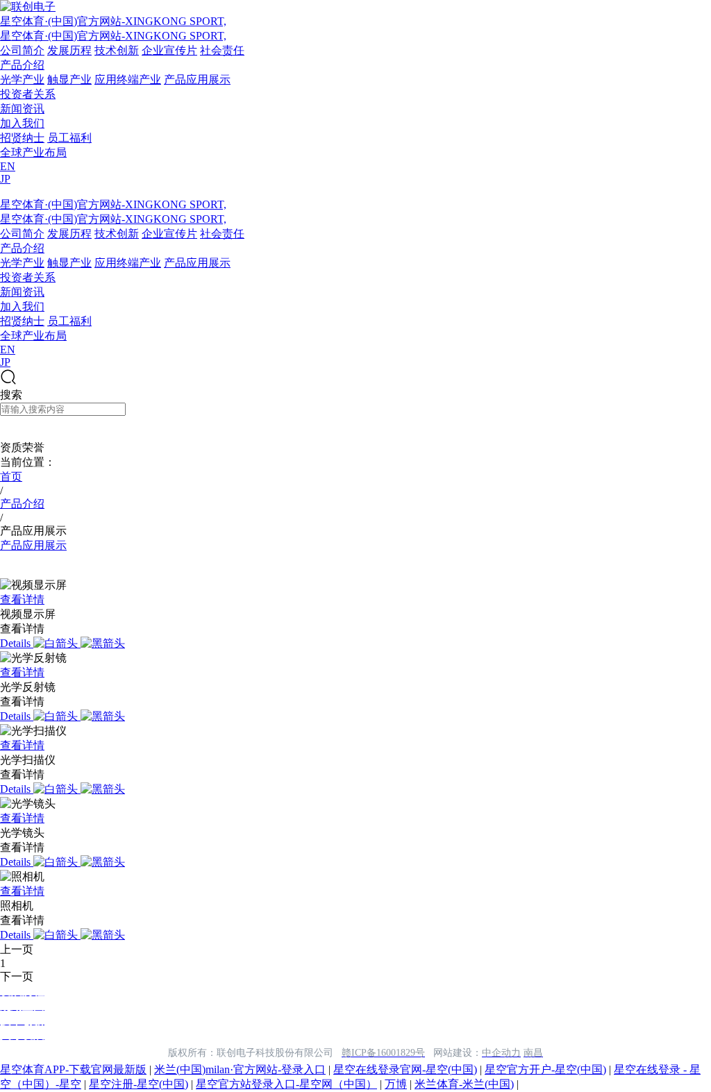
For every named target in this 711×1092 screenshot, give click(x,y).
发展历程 (69, 50)
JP (5, 179)
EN (7, 166)
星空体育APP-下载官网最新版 (73, 1069)
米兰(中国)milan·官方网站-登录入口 (240, 1069)
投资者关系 (28, 94)
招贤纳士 (22, 138)
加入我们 (22, 123)
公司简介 (22, 50)
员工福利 (69, 138)
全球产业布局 (33, 152)
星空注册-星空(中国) (138, 1084)
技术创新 (116, 50)
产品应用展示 (197, 79)
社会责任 (222, 50)
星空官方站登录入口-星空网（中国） (286, 1084)
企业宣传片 (169, 50)
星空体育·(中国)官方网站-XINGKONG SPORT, (113, 21)
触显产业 (69, 79)
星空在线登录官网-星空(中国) (405, 1069)
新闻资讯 (22, 109)
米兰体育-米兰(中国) (464, 1084)
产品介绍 (22, 65)
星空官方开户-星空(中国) (545, 1069)
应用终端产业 (127, 79)
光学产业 (22, 79)
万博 (396, 1084)
